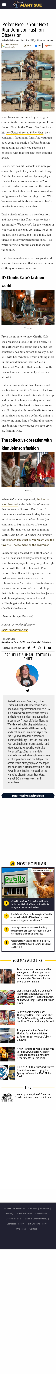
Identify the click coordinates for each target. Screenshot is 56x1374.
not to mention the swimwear (31, 545)
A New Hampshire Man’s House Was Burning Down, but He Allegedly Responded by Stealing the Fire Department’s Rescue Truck (35, 1053)
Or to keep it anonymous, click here (33, 1097)
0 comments (49, 40)
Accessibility (41, 1213)
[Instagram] (39, 649)
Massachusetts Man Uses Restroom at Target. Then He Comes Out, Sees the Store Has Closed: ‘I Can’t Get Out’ (31, 943)
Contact (33, 1229)
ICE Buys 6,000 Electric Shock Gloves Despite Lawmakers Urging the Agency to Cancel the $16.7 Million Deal (35, 1071)
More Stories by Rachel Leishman (28, 795)
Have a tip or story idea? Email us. (33, 1094)
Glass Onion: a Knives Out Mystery (15, 642)
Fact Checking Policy (36, 1224)
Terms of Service (24, 1213)
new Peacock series (24, 132)
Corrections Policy (15, 1224)
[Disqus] (28, 1149)
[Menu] (4, 4)
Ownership (21, 1229)
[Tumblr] (45, 649)
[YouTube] (50, 649)
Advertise (44, 1208)
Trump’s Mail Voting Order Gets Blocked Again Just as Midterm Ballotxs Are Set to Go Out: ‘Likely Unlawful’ (34, 1035)
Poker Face (46, 642)
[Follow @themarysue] (29, 649)
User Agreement (13, 1219)
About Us (32, 1208)
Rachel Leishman (11, 40)
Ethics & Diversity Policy (35, 1219)
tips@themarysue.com (14, 629)
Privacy (9, 1213)
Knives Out (36, 642)
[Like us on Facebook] (34, 649)
